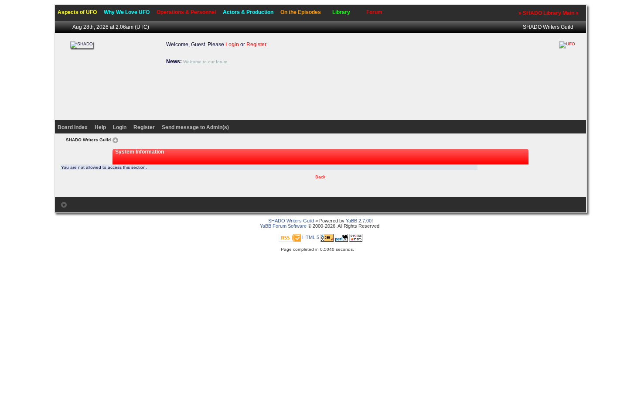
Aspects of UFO (77, 12)
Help (100, 127)
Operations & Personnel (186, 12)
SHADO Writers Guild (548, 27)
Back (320, 176)
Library (341, 12)
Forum (374, 12)
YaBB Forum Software (283, 226)
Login (232, 44)
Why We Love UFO (127, 12)
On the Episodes (300, 12)
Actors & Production (248, 12)
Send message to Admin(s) (195, 127)
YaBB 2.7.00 (359, 220)
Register (256, 44)
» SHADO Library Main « (548, 13)
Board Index (73, 127)
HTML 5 (310, 237)
